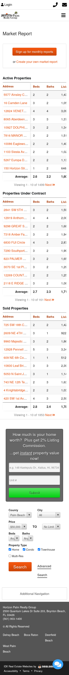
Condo (29, 549)
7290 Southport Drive (18, 250)
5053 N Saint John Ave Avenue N (26, 374)
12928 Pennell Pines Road (22, 349)
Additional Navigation (34, 593)
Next (48, 184)
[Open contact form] (64, 4)
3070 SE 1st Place (16, 267)
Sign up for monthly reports (34, 51)
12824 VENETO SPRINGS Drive (26, 111)
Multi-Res (17, 556)
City (40, 510)
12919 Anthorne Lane (18, 218)
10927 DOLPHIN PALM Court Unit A (28, 127)
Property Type (18, 545)
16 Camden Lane (15, 103)
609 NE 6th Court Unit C (20, 357)
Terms (26, 671)
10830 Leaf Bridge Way (19, 365)
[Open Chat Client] (58, 664)
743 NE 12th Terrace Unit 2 (22, 382)
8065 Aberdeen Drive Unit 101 (24, 119)
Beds (12, 533)
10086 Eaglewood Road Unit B (25, 143)
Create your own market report (36, 61)
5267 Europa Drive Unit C (21, 160)
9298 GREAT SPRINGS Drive (24, 226)
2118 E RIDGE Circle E (20, 283)
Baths (26, 533)
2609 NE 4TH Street (17, 333)
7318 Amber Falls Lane (19, 234)
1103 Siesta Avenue (17, 151)
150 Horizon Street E (18, 168)
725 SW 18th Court (17, 325)
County (13, 510)
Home (15, 549)
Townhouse (47, 549)
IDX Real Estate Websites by (20, 666)
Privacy (38, 671)
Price (12, 522)
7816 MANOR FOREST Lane (24, 135)
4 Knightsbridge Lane (18, 390)
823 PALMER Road (17, 258)
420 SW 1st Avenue (17, 398)
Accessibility (11, 671)
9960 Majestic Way (16, 341)
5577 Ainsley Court (17, 94)
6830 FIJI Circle (14, 242)
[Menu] (63, 15)
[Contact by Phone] (55, 4)
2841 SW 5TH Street (18, 210)
